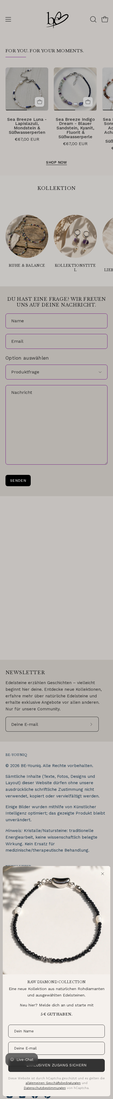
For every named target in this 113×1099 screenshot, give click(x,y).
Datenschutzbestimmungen (45, 1088)
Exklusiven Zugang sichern (56, 1065)
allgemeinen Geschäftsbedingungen (53, 1083)
